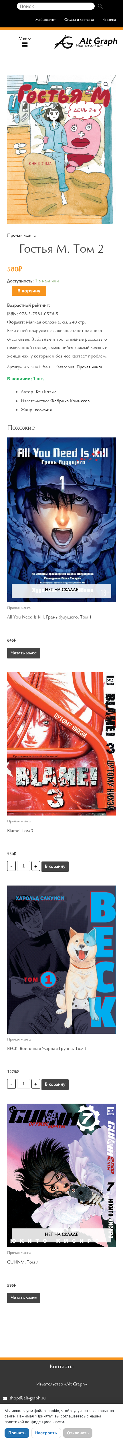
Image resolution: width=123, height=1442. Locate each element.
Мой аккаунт (45, 20)
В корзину (28, 291)
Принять (16, 1432)
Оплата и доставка (79, 20)
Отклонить (78, 1432)
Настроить (46, 1432)
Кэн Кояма (46, 392)
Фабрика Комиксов (70, 401)
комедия (43, 410)
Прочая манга (21, 235)
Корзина (109, 20)
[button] (24, 45)
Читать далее (24, 653)
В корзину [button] (55, 866)
